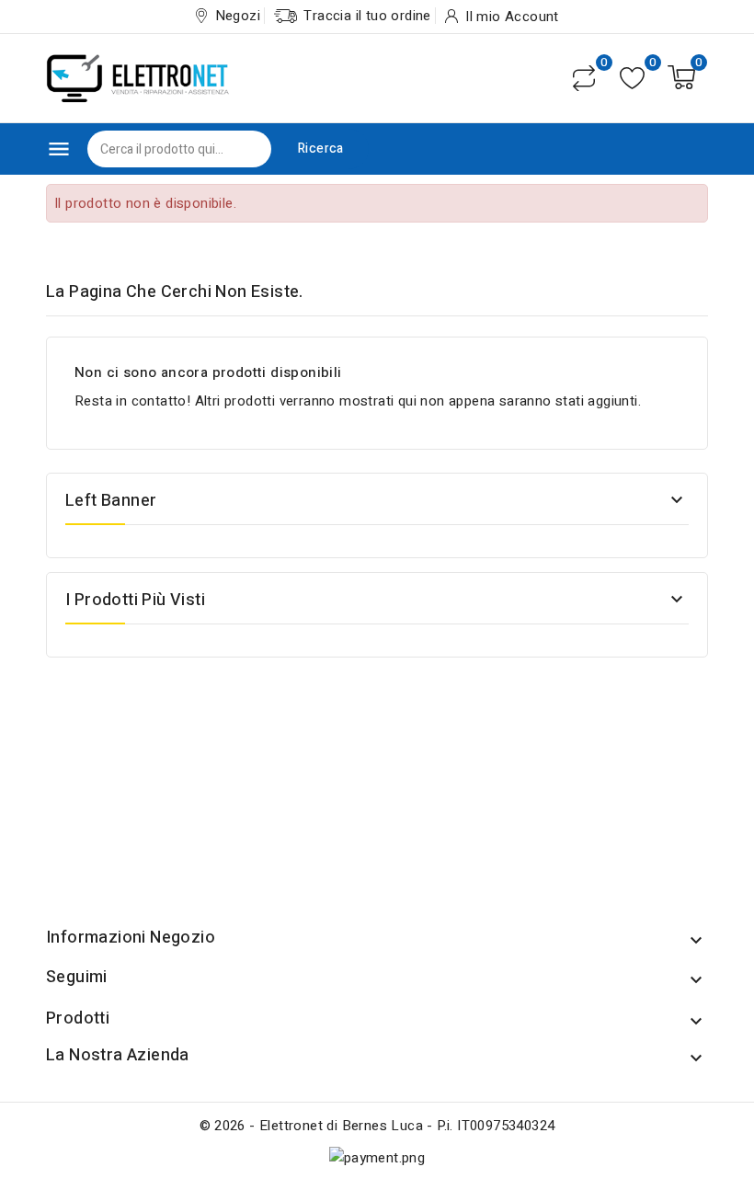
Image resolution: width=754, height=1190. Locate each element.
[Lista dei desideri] (632, 77)
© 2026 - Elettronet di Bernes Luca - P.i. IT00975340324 (377, 1126)
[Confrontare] (584, 78)
